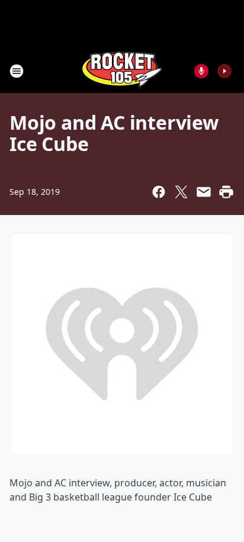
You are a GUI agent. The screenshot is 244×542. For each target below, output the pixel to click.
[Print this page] (226, 192)
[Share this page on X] (181, 192)
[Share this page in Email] (203, 192)
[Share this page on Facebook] (158, 192)
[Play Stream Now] (224, 71)
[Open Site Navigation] (16, 71)
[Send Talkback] (201, 71)
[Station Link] (122, 71)
